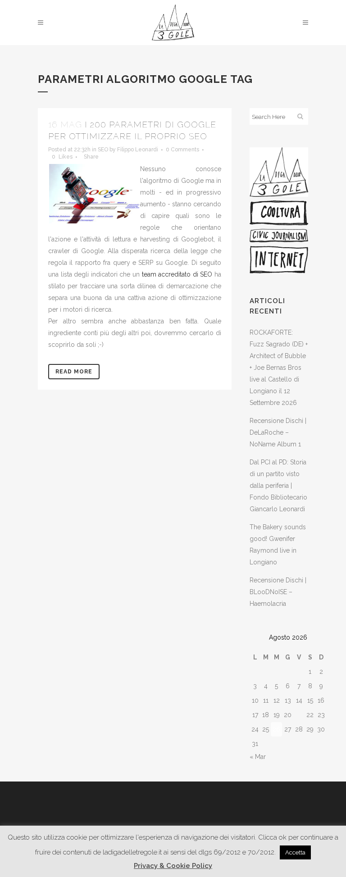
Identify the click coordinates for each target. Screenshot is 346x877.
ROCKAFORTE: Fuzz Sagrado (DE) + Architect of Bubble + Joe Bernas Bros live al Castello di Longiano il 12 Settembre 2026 (279, 367)
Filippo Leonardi (137, 149)
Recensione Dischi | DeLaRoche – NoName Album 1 (278, 432)
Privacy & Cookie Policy (173, 866)
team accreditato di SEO (177, 274)
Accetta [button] (295, 852)
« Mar (258, 756)
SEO (103, 149)
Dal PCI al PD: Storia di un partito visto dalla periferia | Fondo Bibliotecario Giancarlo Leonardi (278, 486)
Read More (73, 371)
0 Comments (182, 149)
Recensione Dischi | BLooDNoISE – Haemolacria (278, 592)
